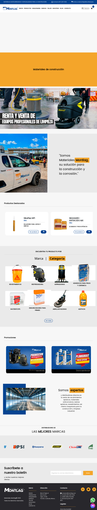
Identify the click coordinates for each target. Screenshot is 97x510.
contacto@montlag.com (69, 493)
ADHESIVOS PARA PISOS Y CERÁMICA (81, 284)
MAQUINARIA (36, 8)
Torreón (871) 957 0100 (68, 495)
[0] (91, 8)
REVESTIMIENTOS (15, 284)
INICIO (21, 8)
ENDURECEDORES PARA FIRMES (37, 309)
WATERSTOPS (15, 309)
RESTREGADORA (37, 284)
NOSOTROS (55, 8)
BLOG (61, 8)
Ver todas (48, 321)
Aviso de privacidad (65, 509)
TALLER (49, 8)
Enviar (88, 473)
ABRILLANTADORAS (59, 309)
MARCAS (43, 8)
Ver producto (34, 232)
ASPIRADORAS (59, 284)
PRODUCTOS (27, 8)
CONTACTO (67, 8)
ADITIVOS (81, 309)
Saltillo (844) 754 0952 (68, 497)
